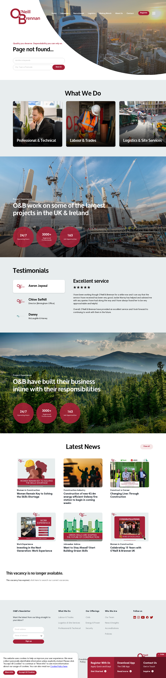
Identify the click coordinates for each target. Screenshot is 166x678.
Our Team (109, 617)
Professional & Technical (69, 628)
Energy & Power (93, 623)
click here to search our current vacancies (49, 580)
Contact (130, 13)
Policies (108, 634)
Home (54, 13)
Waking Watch (105, 13)
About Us (119, 13)
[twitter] (151, 617)
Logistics (91, 13)
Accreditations (112, 628)
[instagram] (138, 617)
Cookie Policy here (58, 667)
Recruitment (78, 13)
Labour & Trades (66, 617)
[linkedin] (134, 617)
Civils (88, 617)
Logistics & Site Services (69, 623)
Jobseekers (65, 13)
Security (89, 628)
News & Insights (112, 623)
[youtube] (143, 617)
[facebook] (147, 617)
